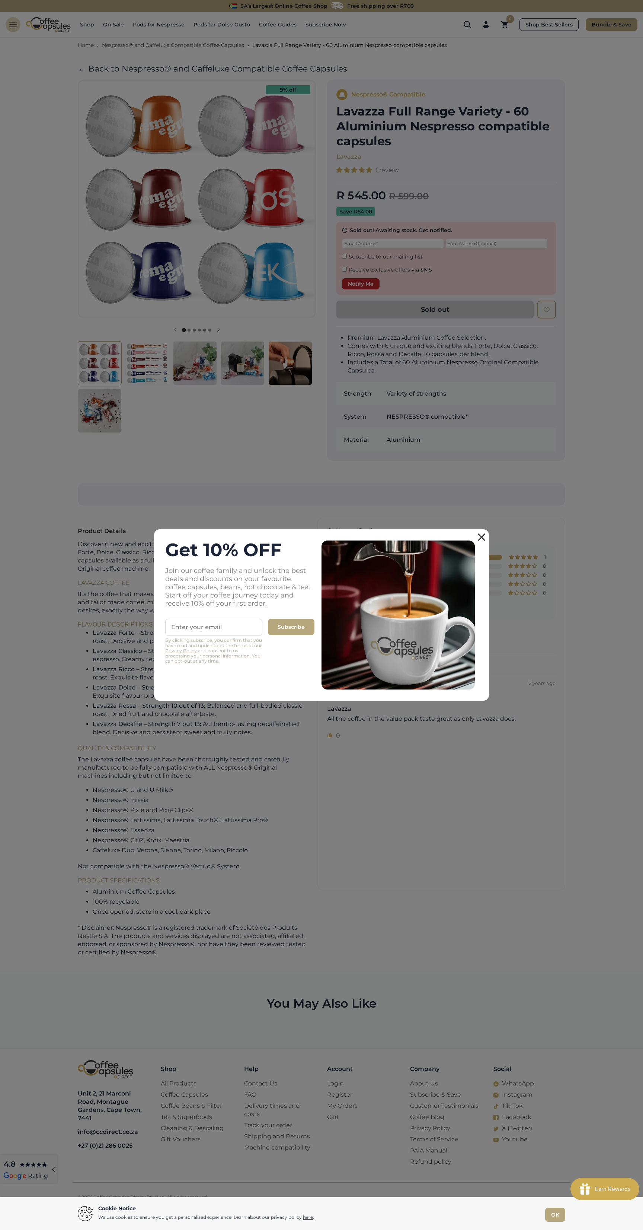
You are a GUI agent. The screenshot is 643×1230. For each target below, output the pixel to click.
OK (555, 1214)
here (308, 1217)
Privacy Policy (181, 650)
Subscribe (291, 627)
